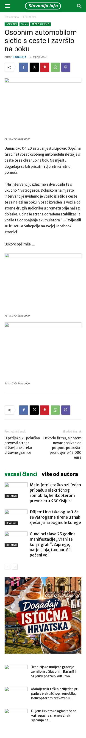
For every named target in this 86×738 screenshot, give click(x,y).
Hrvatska (11, 523)
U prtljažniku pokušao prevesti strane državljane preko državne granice (22, 445)
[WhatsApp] (55, 67)
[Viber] (65, 67)
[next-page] (15, 567)
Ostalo (24, 24)
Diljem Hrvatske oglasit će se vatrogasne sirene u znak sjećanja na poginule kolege (55, 517)
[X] (34, 67)
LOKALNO (29, 17)
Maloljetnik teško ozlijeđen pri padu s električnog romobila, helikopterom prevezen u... (54, 693)
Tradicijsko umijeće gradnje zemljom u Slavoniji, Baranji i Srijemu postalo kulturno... (53, 671)
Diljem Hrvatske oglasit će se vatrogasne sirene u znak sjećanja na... (53, 715)
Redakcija (19, 56)
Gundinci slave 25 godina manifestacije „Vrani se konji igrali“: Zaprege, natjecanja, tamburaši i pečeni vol (52, 544)
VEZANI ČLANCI (21, 474)
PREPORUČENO (41, 24)
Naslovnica (12, 17)
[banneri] (43, 615)
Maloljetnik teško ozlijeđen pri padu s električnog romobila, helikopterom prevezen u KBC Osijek (55, 492)
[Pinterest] (44, 67)
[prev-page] (7, 567)
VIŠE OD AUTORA (60, 474)
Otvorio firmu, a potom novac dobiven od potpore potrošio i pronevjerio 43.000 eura (62, 448)
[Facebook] (23, 67)
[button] (7, 6)
